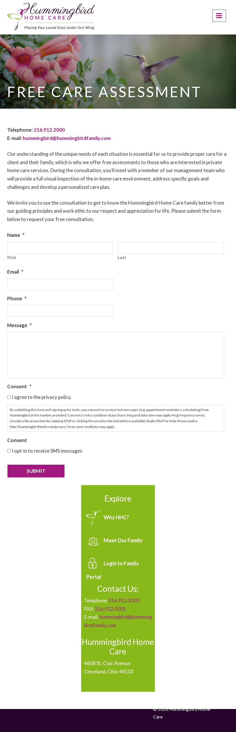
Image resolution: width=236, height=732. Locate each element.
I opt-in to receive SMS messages (47, 451)
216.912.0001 (110, 609)
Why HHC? (116, 517)
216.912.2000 (49, 130)
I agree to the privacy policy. (42, 397)
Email (15, 272)
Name (15, 235)
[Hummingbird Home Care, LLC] (51, 17)
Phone (16, 298)
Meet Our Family (123, 540)
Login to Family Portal (112, 570)
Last (122, 257)
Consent (19, 386)
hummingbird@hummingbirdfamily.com (67, 138)
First (11, 257)
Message (19, 325)
